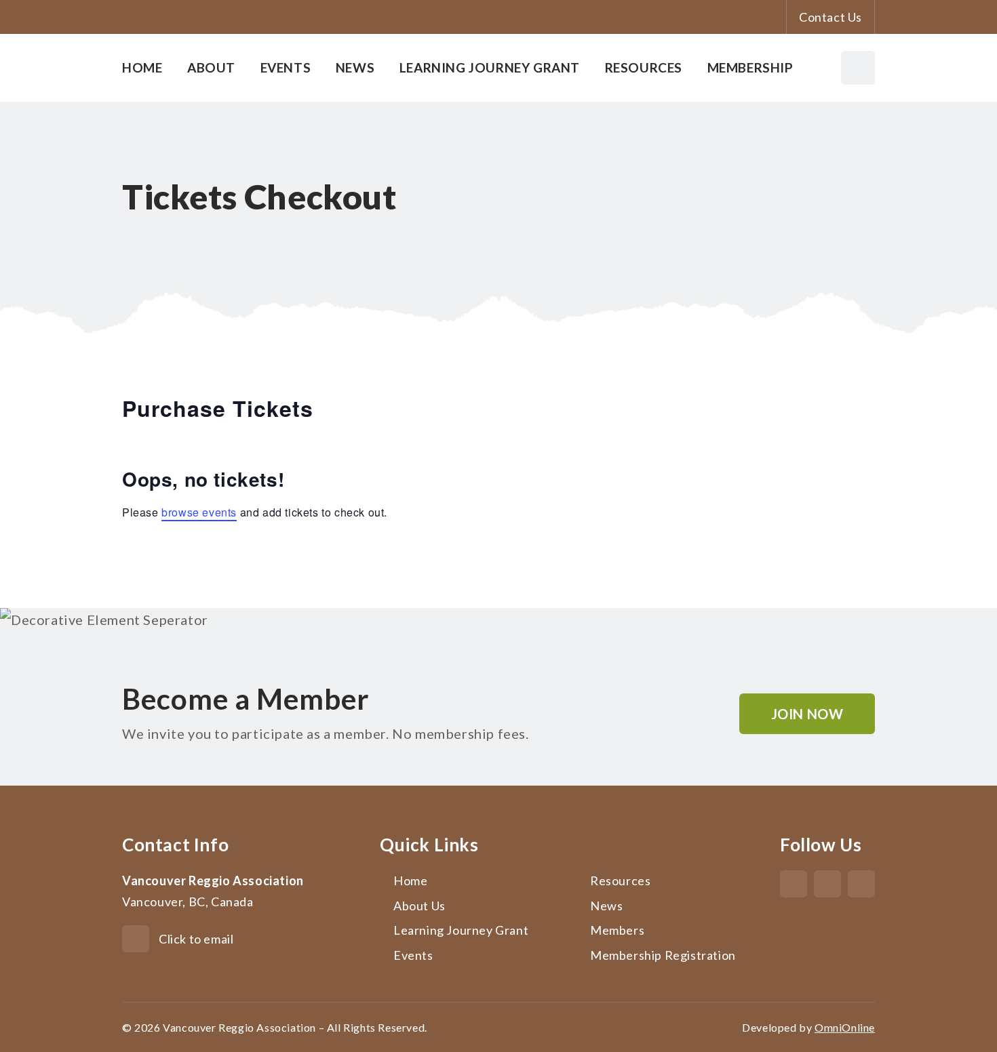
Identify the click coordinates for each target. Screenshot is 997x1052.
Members (617, 930)
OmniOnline (845, 1027)
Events (285, 67)
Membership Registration (663, 955)
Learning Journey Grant (489, 67)
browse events (199, 512)
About (211, 67)
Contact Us (830, 16)
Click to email (196, 938)
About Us (419, 905)
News (355, 67)
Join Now (807, 714)
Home (142, 67)
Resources (643, 67)
